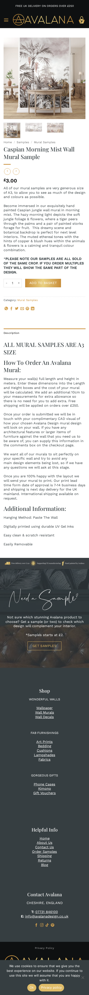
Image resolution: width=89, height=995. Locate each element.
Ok (32, 987)
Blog (44, 865)
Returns (44, 860)
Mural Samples (44, 142)
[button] (6, 19)
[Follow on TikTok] (47, 925)
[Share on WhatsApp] (6, 309)
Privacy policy (51, 987)
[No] (82, 979)
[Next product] (7, 171)
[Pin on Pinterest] (27, 309)
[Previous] (11, 78)
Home (8, 142)
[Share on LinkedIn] (32, 309)
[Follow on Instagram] (42, 925)
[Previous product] (16, 171)
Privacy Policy (44, 948)
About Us (44, 842)
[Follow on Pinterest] (52, 925)
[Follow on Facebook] (36, 925)
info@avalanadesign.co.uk (46, 916)
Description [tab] (11, 333)
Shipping (44, 856)
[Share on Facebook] (11, 309)
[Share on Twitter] (17, 309)
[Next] (78, 78)
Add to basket (43, 283)
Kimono (44, 788)
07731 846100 (46, 912)
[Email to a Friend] (22, 309)
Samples (23, 142)
